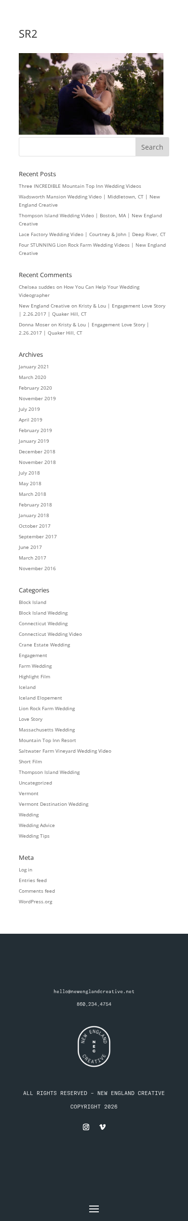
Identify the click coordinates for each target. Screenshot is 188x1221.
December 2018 (37, 451)
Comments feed (37, 890)
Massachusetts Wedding (47, 729)
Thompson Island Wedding (49, 772)
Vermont (29, 793)
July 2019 (29, 409)
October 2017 (35, 525)
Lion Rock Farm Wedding (47, 708)
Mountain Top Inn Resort (47, 740)
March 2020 (32, 377)
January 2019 (34, 440)
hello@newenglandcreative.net (94, 991)
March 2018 (32, 494)
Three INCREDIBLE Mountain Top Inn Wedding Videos (80, 185)
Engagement (33, 655)
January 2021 (34, 366)
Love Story (30, 719)
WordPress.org (35, 901)
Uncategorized (35, 782)
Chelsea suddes (37, 286)
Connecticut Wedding (43, 623)
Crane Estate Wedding (44, 644)
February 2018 (35, 504)
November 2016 (37, 568)
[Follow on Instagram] (86, 1127)
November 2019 (37, 398)
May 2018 (30, 483)
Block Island (32, 602)
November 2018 (37, 462)
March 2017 (32, 557)
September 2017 (38, 536)
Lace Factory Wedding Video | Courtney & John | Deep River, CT (92, 234)
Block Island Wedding (43, 612)
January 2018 (34, 515)
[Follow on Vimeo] (102, 1127)
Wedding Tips (34, 835)
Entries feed (33, 880)
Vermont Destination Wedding (53, 803)
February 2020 (35, 387)
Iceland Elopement (40, 697)
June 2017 (30, 547)
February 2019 (35, 430)
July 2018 (29, 472)
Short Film (30, 761)
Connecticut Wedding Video (50, 634)
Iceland (27, 687)
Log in (25, 869)
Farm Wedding (35, 665)
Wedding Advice (37, 825)
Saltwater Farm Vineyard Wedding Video (65, 750)
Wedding (29, 814)
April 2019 (30, 419)
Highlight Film (34, 676)
